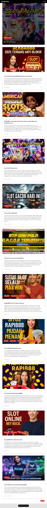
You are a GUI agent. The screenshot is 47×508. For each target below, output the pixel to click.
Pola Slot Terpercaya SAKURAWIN (13, 258)
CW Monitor (5, 1)
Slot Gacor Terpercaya (23, 340)
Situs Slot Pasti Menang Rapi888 (13, 393)
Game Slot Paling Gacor (11, 168)
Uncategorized (7, 160)
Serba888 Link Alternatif (10, 37)
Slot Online (29, 37)
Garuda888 (6, 432)
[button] (45, 1)
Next (42, 500)
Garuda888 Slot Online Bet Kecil (13, 439)
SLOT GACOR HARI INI (10, 213)
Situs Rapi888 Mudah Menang (12, 348)
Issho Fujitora (7, 179)
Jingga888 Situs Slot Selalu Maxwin (14, 303)
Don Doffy (6, 134)
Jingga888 (6, 295)
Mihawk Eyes (8, 39)
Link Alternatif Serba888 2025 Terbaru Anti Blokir (16, 42)
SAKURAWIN (6, 250)
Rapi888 (6, 340)
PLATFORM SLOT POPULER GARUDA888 (15, 485)
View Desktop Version (24, 505)
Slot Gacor (21, 37)
